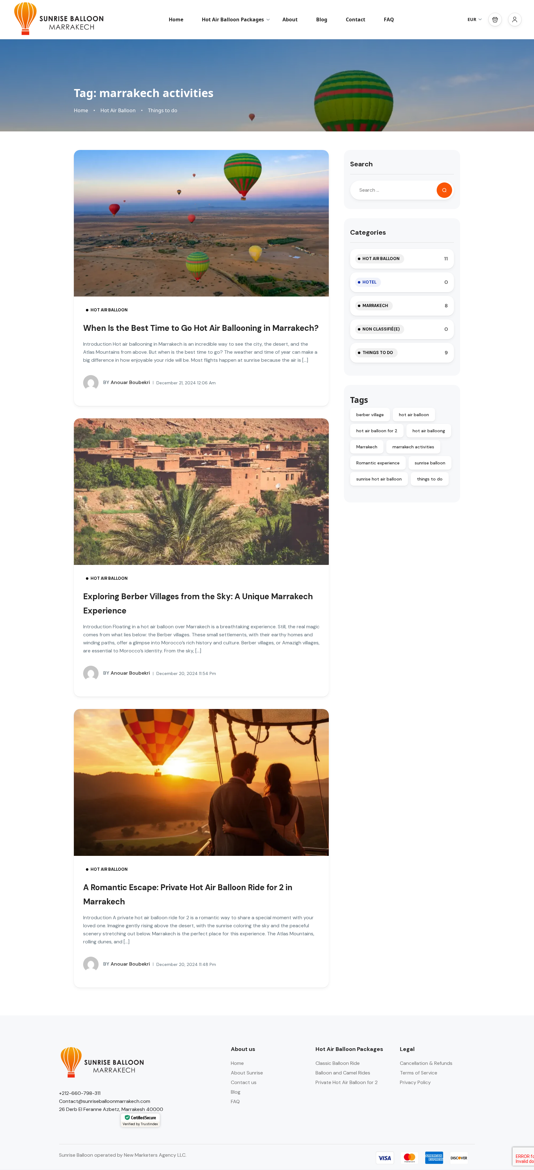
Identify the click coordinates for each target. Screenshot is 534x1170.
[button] (495, 19)
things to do (430, 479)
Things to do (162, 110)
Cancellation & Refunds (426, 1063)
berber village (370, 414)
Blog (321, 19)
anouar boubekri (126, 382)
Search (361, 164)
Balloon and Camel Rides (343, 1073)
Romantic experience (378, 463)
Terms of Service (418, 1073)
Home (176, 19)
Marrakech (375, 305)
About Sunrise (247, 1073)
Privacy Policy (415, 1082)
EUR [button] (472, 19)
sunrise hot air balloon (379, 479)
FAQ (389, 19)
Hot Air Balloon (118, 110)
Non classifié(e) (381, 329)
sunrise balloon (430, 463)
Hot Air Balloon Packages (233, 19)
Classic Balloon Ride (338, 1063)
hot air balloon (414, 414)
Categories (368, 232)
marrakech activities (413, 447)
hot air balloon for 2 (376, 430)
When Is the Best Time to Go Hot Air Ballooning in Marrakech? (201, 328)
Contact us (243, 1082)
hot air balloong (429, 430)
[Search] (444, 190)
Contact (355, 19)
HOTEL (369, 282)
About (290, 19)
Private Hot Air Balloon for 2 (347, 1082)
